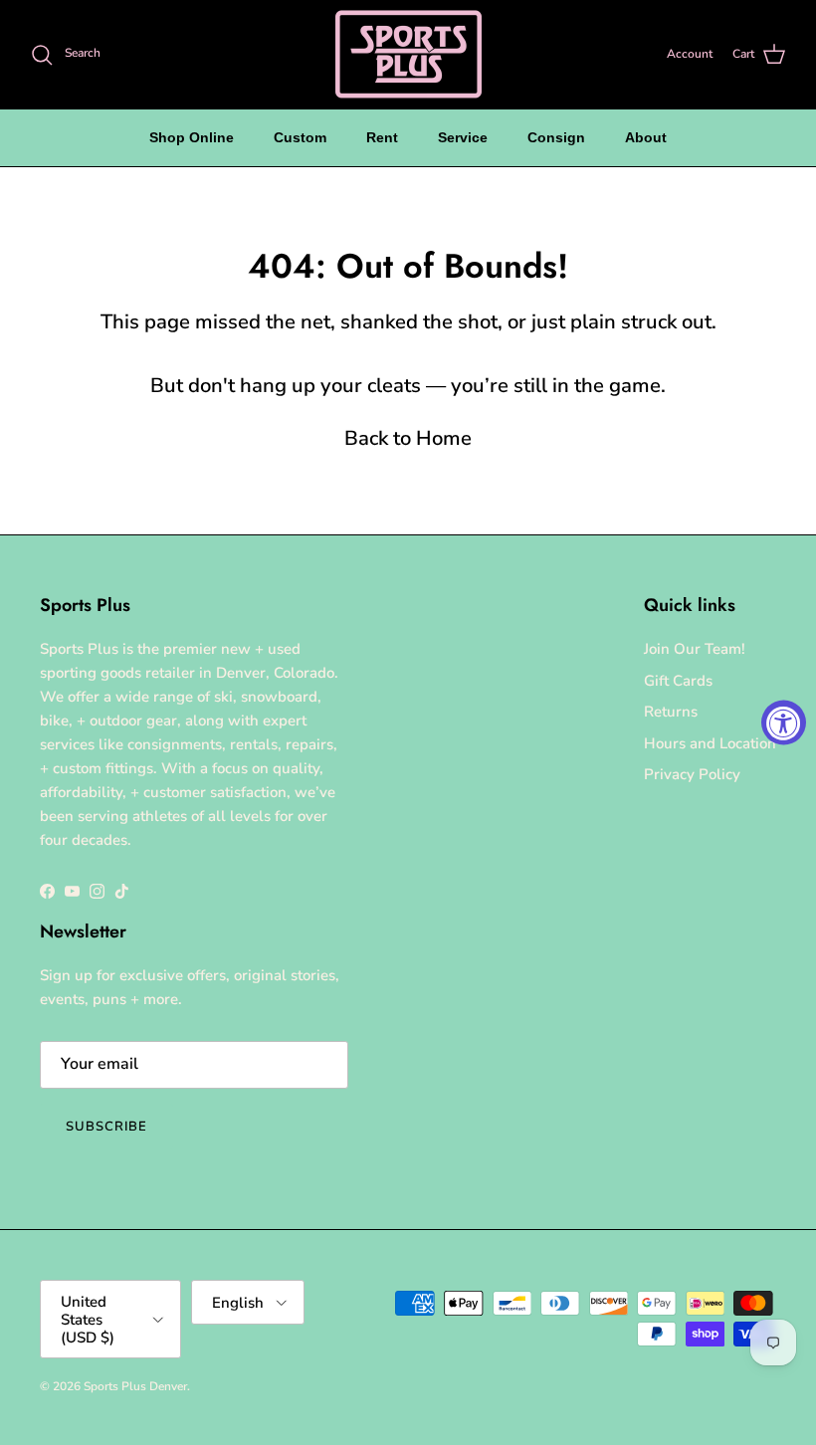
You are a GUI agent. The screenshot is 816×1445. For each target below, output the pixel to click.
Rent (382, 137)
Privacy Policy (692, 774)
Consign (556, 137)
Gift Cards (678, 681)
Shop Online (191, 137)
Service (463, 137)
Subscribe (106, 1126)
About (646, 137)
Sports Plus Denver (135, 1386)
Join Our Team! (694, 649)
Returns (671, 712)
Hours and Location (710, 743)
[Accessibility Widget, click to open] (783, 723)
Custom (300, 137)
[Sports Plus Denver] (408, 54)
